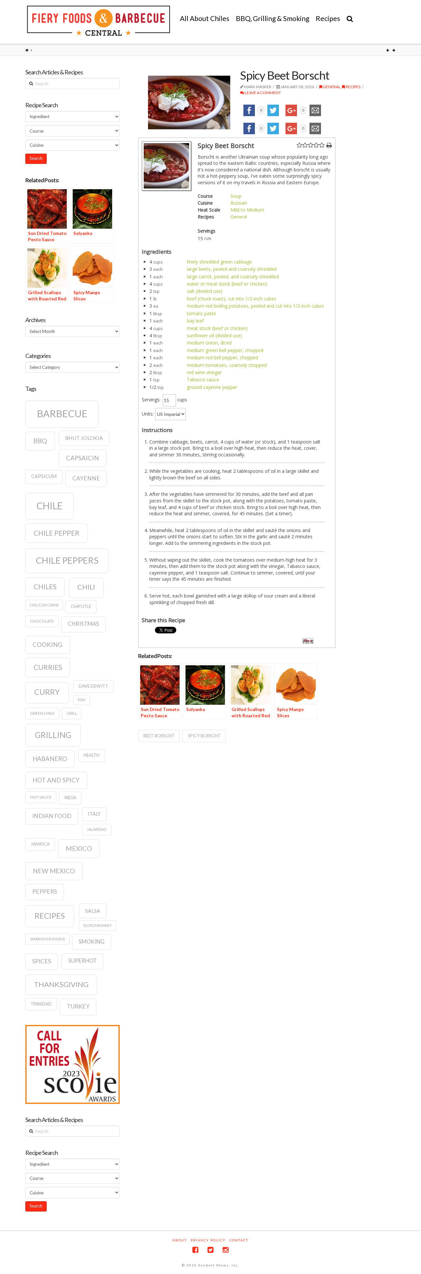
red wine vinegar (204, 372)
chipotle (81, 606)
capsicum (44, 476)
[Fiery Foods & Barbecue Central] (98, 20)
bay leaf (195, 321)
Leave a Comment (262, 92)
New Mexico (54, 871)
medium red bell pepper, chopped (222, 357)
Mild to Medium (247, 210)
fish (81, 700)
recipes (50, 915)
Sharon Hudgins (47, 938)
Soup (236, 196)
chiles (45, 587)
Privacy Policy (208, 1240)
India (70, 797)
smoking (92, 941)
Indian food (51, 815)
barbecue (62, 413)
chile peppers (67, 560)
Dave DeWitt (93, 686)
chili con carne (44, 605)
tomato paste (201, 313)
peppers (44, 891)
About (179, 1240)
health (91, 755)
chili (86, 587)
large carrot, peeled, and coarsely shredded (233, 276)
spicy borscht (204, 735)
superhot (82, 960)
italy (94, 814)
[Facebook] (195, 1249)
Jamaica (40, 844)
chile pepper (57, 533)
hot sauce (41, 797)
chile (49, 505)
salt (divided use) (204, 291)
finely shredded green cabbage (219, 262)
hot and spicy (56, 780)
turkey (78, 1006)
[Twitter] (210, 1249)
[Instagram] (226, 1249)
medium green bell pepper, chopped (225, 350)
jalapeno (97, 829)
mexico (79, 848)
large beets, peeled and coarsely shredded (232, 269)
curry (47, 692)
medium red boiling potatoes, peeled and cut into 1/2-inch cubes (255, 306)
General (331, 86)
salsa (92, 911)
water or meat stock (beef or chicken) (227, 284)
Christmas (83, 624)
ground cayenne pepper (212, 387)
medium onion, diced (209, 343)
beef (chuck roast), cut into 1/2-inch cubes (231, 298)
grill (72, 713)
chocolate (42, 621)
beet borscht (159, 735)
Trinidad (41, 1003)
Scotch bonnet (97, 925)
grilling (53, 735)
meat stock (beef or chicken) (217, 328)
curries (48, 667)
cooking (47, 644)
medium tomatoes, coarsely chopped (227, 365)
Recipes (352, 86)
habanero (50, 758)
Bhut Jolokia (84, 438)
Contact (239, 1240)
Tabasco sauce (203, 379)
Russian (239, 203)
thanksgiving (61, 984)
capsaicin (82, 458)
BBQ (40, 441)
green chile (42, 713)
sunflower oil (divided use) (214, 335)
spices (41, 961)
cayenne (86, 478)
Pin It (308, 641)
